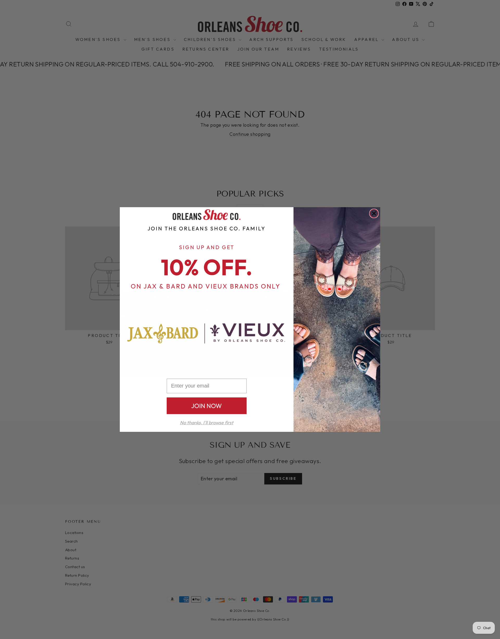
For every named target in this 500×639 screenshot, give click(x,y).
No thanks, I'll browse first (206, 423)
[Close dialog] (374, 213)
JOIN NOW (206, 406)
